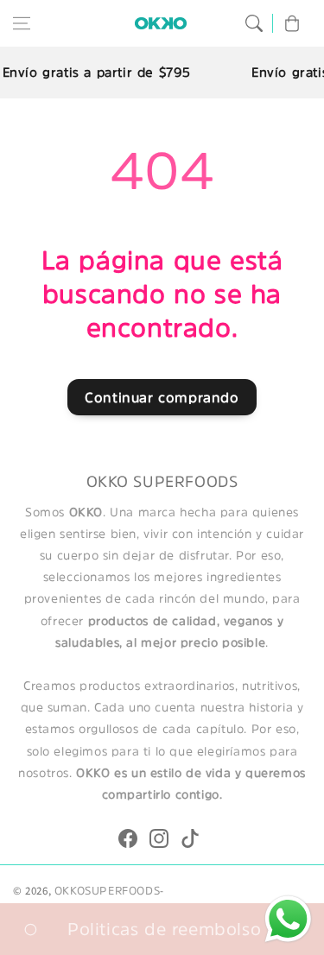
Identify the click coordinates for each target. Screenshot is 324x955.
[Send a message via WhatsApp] (288, 919)
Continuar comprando (161, 397)
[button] (22, 23)
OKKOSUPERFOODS (107, 890)
